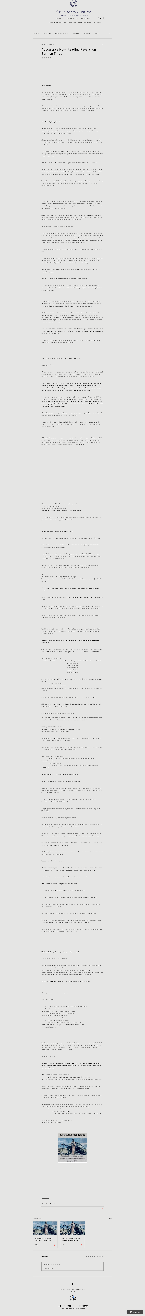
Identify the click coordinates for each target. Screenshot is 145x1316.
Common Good (87, 33)
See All (110, 1218)
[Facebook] (98, 18)
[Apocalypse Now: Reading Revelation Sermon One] (72, 1228)
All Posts (36, 33)
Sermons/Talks (45, 1198)
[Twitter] (101, 18)
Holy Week (75, 33)
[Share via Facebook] (42, 1203)
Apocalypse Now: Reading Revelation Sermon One (71, 1239)
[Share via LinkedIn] (50, 1203)
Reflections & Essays (62, 33)
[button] (110, 33)
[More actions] (103, 45)
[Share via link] (54, 1203)
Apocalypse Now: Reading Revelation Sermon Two (43, 1239)
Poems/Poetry (47, 33)
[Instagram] (103, 18)
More (97, 33)
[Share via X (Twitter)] (46, 1203)
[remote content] (72, 71)
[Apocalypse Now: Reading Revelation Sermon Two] (45, 1228)
